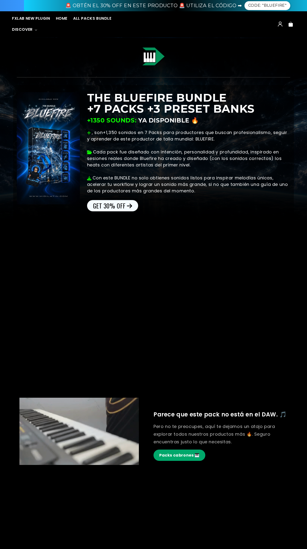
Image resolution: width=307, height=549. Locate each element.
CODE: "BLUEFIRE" (244, 5)
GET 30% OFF (109, 205)
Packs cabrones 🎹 (179, 455)
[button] (24, 29)
